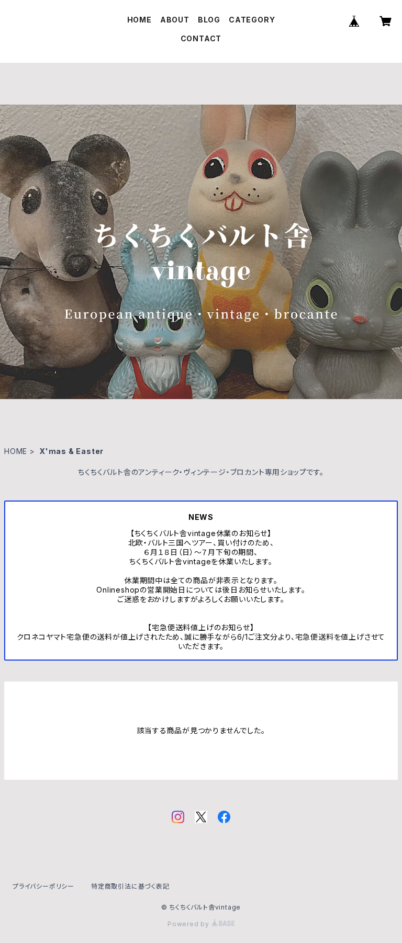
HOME (139, 19)
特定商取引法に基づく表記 (130, 886)
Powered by (189, 924)
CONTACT (201, 38)
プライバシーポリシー (43, 886)
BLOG (209, 19)
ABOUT (174, 19)
